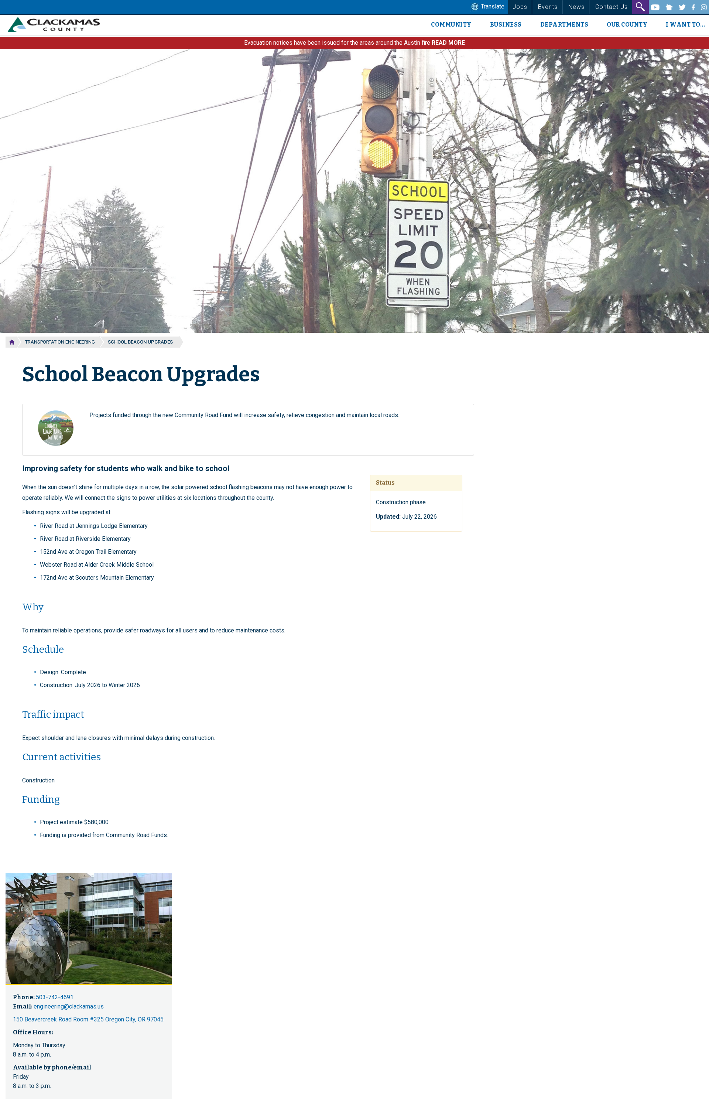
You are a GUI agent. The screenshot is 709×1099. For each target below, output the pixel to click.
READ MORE (448, 42)
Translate (491, 6)
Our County (627, 24)
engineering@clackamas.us (69, 1006)
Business (506, 24)
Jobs (520, 6)
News (576, 6)
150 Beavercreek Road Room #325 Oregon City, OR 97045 (88, 1019)
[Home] (57, 24)
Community (451, 24)
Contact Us (611, 6)
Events (548, 6)
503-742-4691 (54, 997)
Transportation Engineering (60, 342)
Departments (564, 24)
